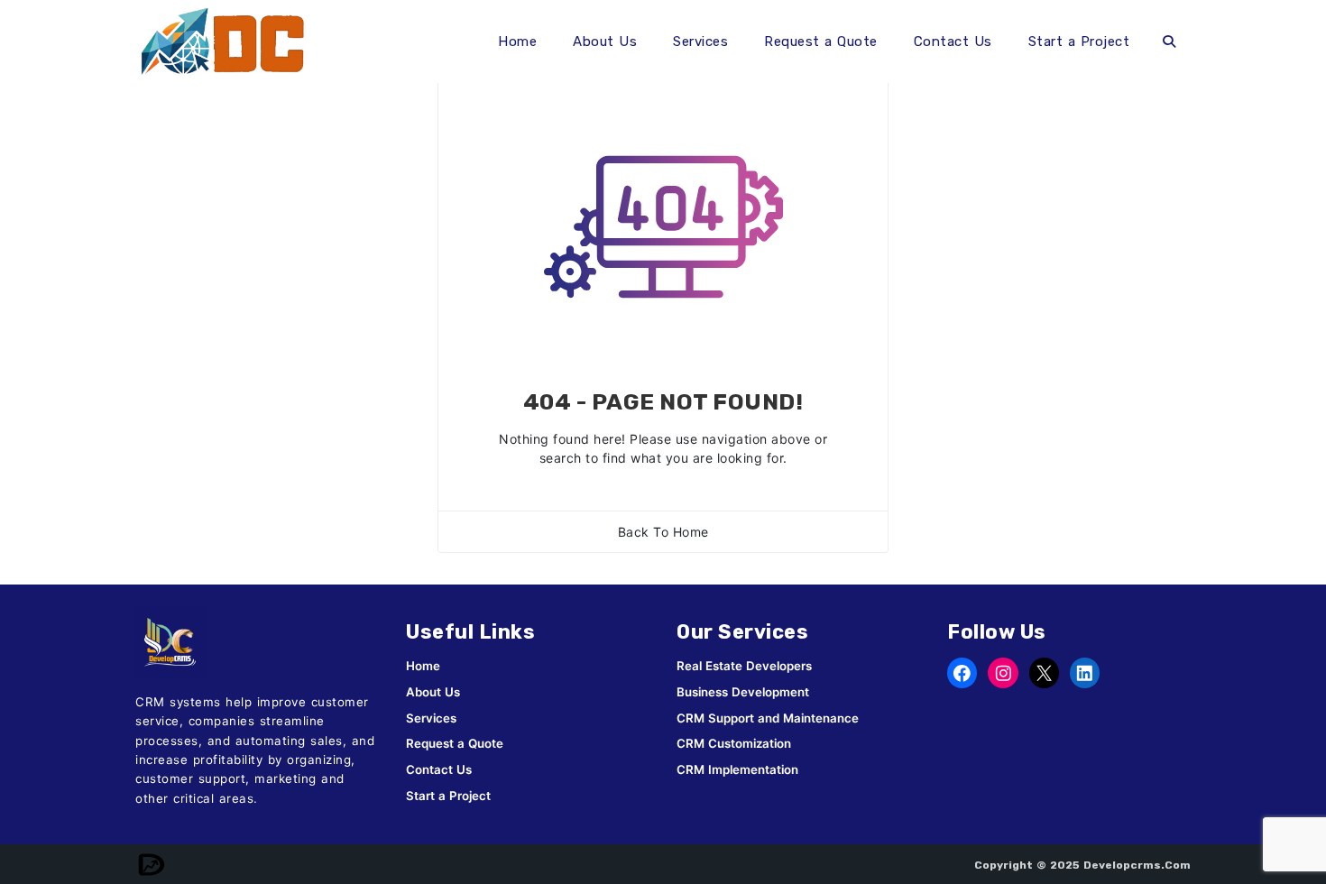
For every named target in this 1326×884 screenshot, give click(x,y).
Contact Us (953, 41)
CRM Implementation (737, 769)
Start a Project (1079, 41)
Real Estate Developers (744, 665)
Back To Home (663, 531)
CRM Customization (734, 743)
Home (517, 41)
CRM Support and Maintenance (768, 718)
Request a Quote (821, 41)
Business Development (743, 692)
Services (700, 41)
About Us (605, 41)
